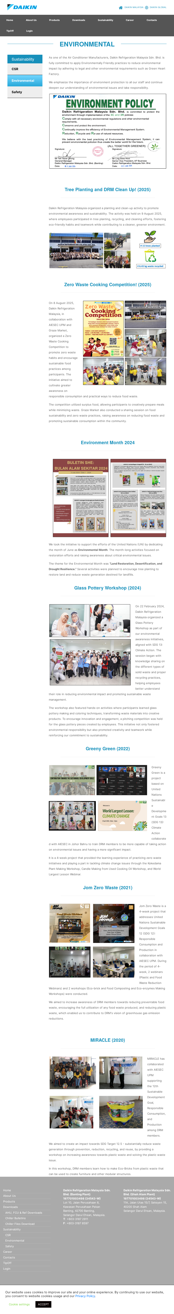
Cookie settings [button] (19, 1304)
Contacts (152, 20)
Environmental (23, 81)
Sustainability (105, 20)
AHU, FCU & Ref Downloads (23, 1212)
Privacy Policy (85, 1296)
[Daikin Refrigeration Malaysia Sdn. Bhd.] (22, 7)
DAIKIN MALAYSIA (133, 7)
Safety (17, 92)
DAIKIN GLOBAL (158, 7)
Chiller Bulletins (15, 1218)
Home (9, 20)
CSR (15, 69)
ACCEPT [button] (43, 1304)
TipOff (10, 30)
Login (29, 30)
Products (54, 20)
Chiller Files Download (20, 1223)
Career (130, 20)
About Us (31, 20)
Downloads (78, 20)
